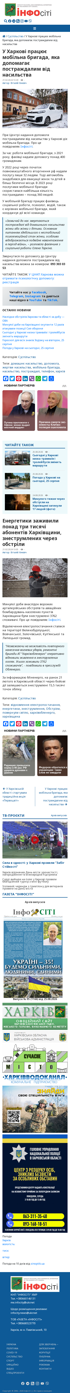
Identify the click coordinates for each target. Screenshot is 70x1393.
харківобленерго (42, 712)
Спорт (10, 1360)
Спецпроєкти (15, 1372)
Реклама (44, 1364)
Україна (11, 1344)
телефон (47, 371)
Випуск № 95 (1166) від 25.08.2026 (35, 998)
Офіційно (13, 1364)
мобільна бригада (46, 367)
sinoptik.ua (37, 1263)
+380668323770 (25, 1323)
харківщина (11, 716)
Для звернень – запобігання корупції (48, 1348)
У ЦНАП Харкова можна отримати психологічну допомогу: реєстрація (33, 278)
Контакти (45, 1368)
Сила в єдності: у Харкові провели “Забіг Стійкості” (33, 865)
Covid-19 (12, 1352)
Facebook (39, 292)
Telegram (16, 296)
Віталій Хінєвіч (19, 83)
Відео (10, 1368)
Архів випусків (59, 815)
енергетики (11, 709)
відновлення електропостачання (35, 705)
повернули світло (15, 712)
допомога (51, 363)
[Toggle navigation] (35, 28)
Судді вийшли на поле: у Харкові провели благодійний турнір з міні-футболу (29, 880)
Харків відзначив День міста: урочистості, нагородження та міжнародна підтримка (30, 873)
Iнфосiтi (27, 146)
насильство (10, 371)
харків (60, 371)
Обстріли (53, 709)
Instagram (33, 296)
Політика (12, 1348)
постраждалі (30, 371)
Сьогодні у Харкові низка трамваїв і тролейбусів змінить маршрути (47, 460)
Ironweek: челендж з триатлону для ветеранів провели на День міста (32, 887)
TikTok (52, 300)
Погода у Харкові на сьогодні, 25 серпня (28, 348)
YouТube (35, 300)
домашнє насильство (26, 363)
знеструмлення (32, 709)
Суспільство (15, 36)
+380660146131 (25, 1298)
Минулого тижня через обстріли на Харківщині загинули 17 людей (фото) (49, 504)
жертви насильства (16, 367)
